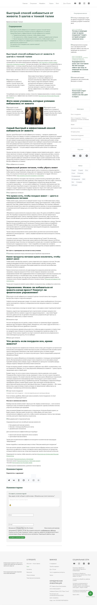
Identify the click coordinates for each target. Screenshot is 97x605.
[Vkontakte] (13, 478)
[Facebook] (28, 478)
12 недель (79, 182)
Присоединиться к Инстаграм (23, 459)
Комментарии (14, 46)
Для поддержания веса (19, 244)
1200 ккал (74, 185)
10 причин (80, 173)
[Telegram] (8, 478)
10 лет (73, 173)
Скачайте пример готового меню (17, 238)
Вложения (12, 528)
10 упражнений (76, 176)
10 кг (86, 170)
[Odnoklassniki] (18, 478)
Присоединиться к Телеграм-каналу (28, 461)
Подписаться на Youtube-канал (22, 462)
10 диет (74, 170)
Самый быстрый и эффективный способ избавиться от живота (30, 33)
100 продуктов (76, 179)
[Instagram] (33, 478)
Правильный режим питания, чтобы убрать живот (29, 35)
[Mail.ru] (23, 478)
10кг (73, 182)
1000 (83, 179)
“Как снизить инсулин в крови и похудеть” (30, 175)
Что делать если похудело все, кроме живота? (25, 44)
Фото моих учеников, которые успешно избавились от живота (30, 31)
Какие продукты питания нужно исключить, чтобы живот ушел (33, 39)
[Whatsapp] (38, 478)
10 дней (80, 170)
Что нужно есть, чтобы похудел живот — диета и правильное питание (35, 37)
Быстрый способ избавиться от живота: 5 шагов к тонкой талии (30, 30)
